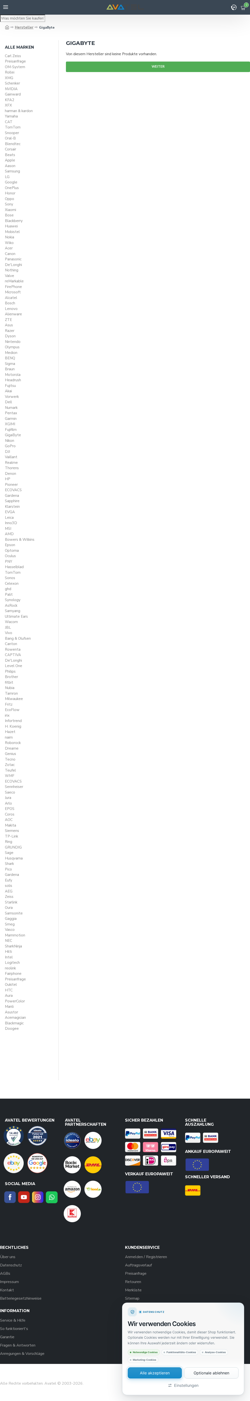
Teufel (10, 770)
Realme (11, 462)
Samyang (12, 610)
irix (7, 715)
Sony (9, 204)
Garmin (11, 418)
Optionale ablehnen (211, 1372)
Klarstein (12, 506)
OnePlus (12, 187)
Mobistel (12, 231)
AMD (9, 533)
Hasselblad (14, 566)
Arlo (8, 803)
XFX (8, 105)
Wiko (9, 242)
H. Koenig (13, 726)
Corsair (10, 149)
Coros (9, 814)
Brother (11, 676)
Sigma (10, 363)
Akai (8, 391)
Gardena (12, 495)
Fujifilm (11, 429)
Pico (8, 869)
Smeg (10, 924)
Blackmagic (14, 1023)
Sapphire (12, 501)
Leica (9, 517)
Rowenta (13, 649)
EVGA (10, 511)
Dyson (10, 336)
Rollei (9, 72)
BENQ (10, 358)
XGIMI (10, 424)
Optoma (12, 550)
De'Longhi (13, 264)
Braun (10, 369)
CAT (8, 121)
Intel (9, 957)
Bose (9, 215)
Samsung (12, 171)
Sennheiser (14, 786)
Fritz (8, 704)
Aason (10, 165)
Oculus (10, 555)
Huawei (11, 226)
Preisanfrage (15, 61)
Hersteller (24, 27)
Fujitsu (10, 385)
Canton (11, 643)
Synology (13, 599)
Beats (10, 154)
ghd (8, 588)
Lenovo (11, 308)
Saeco (10, 792)
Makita (10, 825)
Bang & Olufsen (18, 638)
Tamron (11, 693)
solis (8, 885)
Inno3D (11, 522)
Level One (13, 665)
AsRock (11, 605)
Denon (10, 473)
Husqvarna (14, 858)
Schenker (12, 83)
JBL (8, 627)
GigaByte (13, 435)
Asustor (11, 1012)
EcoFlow (12, 709)
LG (7, 176)
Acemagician (15, 1017)
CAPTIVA (13, 654)
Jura (8, 797)
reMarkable (14, 281)
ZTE (8, 319)
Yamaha (11, 116)
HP (7, 479)
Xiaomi (10, 209)
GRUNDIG (13, 847)
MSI (8, 528)
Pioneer (11, 484)
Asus (9, 325)
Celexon (12, 583)
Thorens (12, 468)
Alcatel (11, 297)
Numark (11, 407)
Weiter (158, 66)
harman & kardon (19, 110)
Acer (9, 248)
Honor (10, 193)
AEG (8, 891)
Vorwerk (12, 396)
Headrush (13, 380)
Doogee (12, 1028)
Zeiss (9, 896)
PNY (8, 561)
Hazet (10, 731)
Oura (9, 907)
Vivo (8, 632)
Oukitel (11, 984)
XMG (9, 77)
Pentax (11, 413)
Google (11, 182)
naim (9, 737)
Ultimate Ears (16, 616)
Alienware (13, 314)
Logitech (12, 962)
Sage (9, 852)
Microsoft (13, 292)
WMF (9, 775)
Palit (9, 594)
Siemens (12, 830)
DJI (7, 451)
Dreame (12, 748)
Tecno (10, 759)
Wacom (11, 621)
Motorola (13, 374)
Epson (10, 544)
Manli (9, 1006)
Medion (11, 352)
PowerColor (15, 1001)
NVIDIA (11, 88)
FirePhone (13, 286)
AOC (9, 819)
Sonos (10, 577)
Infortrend (13, 720)
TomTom (13, 127)
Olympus (12, 347)
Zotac (10, 764)
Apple (10, 160)
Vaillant (11, 457)
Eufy (8, 880)
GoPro (10, 446)
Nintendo (13, 341)
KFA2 (9, 99)
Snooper (12, 132)
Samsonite (14, 913)
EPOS (9, 808)
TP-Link (11, 836)
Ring (8, 841)
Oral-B (10, 138)
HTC (9, 990)
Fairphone (13, 973)
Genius (10, 753)
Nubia (9, 687)
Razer (9, 330)
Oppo (9, 198)
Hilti (8, 951)
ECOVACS (13, 490)
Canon (10, 253)
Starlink (11, 902)
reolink (10, 968)
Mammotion (15, 935)
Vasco (10, 929)
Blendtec (13, 143)
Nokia (9, 237)
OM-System (15, 66)
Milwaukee (14, 698)
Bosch (10, 303)
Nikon (9, 440)
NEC (8, 940)
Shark (9, 863)
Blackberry (14, 220)
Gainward (13, 94)
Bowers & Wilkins (19, 539)
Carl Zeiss (13, 55)
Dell (8, 402)
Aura (9, 995)
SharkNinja (13, 946)
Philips (10, 671)
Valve (9, 275)
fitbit (9, 682)
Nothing (11, 270)
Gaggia (11, 918)
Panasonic (13, 259)
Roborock (13, 742)
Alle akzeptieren (155, 1372)
